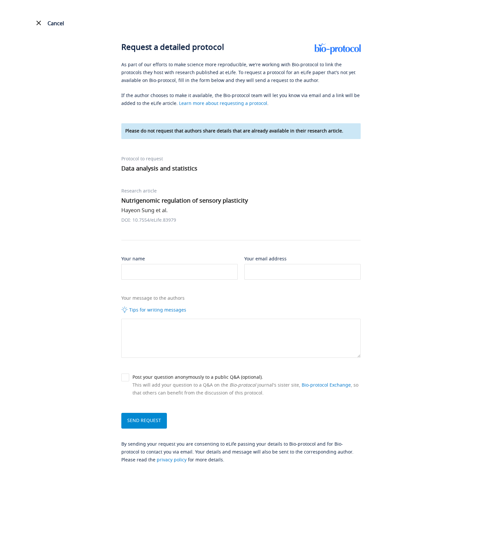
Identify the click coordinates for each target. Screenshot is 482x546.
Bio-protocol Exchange (326, 385)
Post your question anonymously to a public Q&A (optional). (197, 377)
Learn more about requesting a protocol (223, 103)
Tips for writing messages (157, 310)
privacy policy (172, 459)
